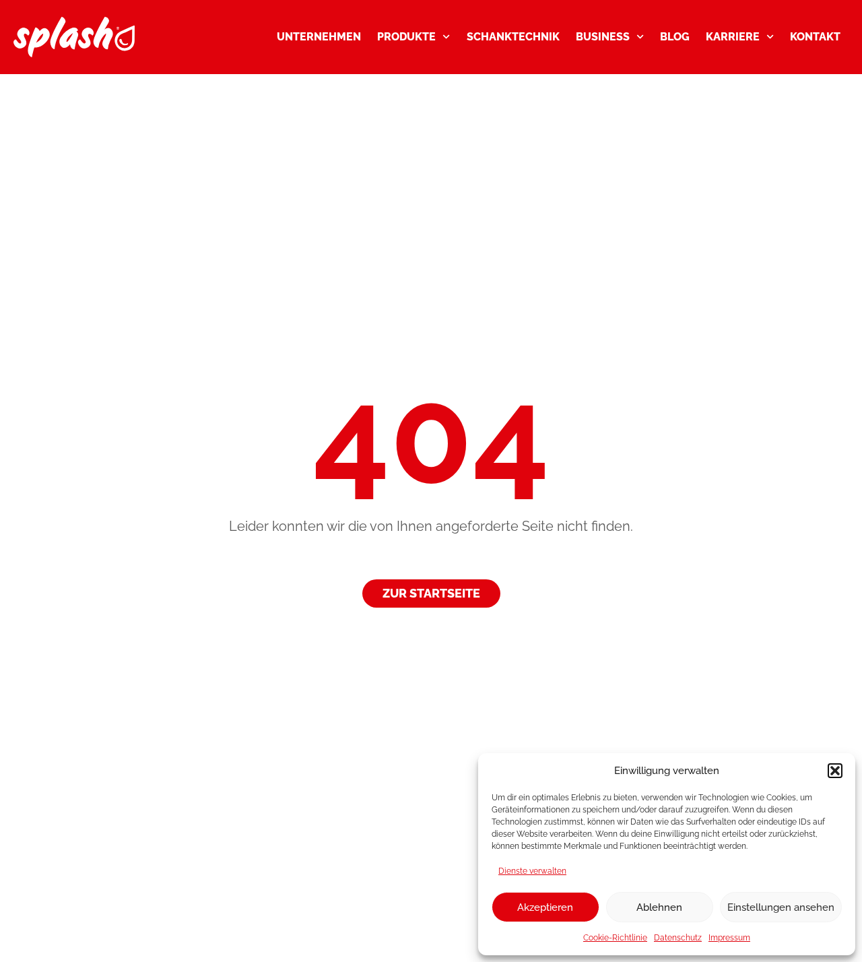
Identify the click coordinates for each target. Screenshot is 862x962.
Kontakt (815, 36)
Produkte (406, 36)
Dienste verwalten (532, 871)
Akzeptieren (545, 907)
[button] (835, 770)
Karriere (733, 36)
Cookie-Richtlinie (615, 937)
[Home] (74, 37)
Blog (675, 36)
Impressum (729, 937)
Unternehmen (319, 36)
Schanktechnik (513, 36)
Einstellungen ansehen (780, 907)
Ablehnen (659, 907)
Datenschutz (678, 937)
